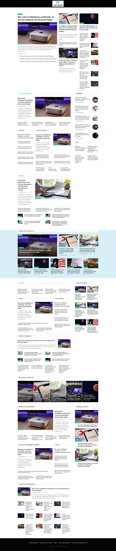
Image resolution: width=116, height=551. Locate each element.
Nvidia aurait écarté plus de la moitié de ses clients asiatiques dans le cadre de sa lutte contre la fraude (84, 75)
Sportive (21, 283)
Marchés (21, 175)
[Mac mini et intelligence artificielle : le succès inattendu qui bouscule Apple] (37, 33)
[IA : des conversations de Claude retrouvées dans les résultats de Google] (94, 45)
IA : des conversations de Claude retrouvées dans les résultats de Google (85, 45)
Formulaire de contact (46, 542)
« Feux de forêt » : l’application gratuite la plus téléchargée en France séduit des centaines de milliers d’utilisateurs (84, 54)
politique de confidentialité (80, 542)
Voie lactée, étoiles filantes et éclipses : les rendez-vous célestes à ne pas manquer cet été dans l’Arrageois (85, 85)
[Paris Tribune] (58, 3)
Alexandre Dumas (22, 106)
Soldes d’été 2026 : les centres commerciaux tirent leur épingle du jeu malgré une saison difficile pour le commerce (84, 64)
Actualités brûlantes (25, 93)
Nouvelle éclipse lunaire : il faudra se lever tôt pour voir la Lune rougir (88, 27)
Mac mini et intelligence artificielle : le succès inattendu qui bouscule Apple (36, 18)
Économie (38, 198)
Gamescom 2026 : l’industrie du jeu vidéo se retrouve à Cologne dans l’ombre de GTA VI (68, 63)
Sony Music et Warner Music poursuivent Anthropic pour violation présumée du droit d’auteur (38, 58)
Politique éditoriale (64, 542)
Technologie (62, 23)
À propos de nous (33, 542)
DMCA (55, 542)
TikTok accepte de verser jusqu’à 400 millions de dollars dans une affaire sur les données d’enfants (84, 37)
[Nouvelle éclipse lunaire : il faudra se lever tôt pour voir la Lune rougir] (89, 18)
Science (82, 23)
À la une (20, 14)
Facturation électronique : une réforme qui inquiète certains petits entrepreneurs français (38, 61)
